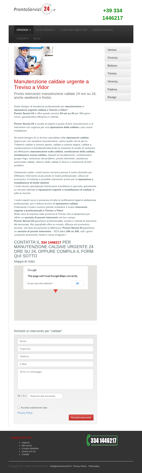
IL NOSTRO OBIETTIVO (73, 29)
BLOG (37, 38)
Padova (112, 89)
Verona (112, 49)
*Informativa (93, 466)
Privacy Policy (25, 412)
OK (77, 283)
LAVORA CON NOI (102, 29)
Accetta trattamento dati (34, 407)
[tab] (118, 50)
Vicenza (113, 57)
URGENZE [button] (23, 29)
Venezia (113, 81)
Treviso (112, 73)
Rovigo (112, 97)
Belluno (112, 65)
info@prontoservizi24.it (61, 466)
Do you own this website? (40, 283)
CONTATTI (23, 38)
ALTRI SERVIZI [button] (45, 29)
